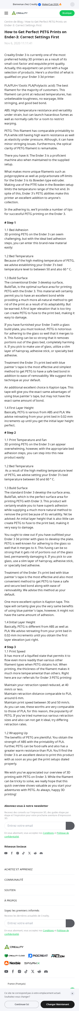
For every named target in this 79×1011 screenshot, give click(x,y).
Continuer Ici (22, 1004)
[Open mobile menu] (6, 13)
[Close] (72, 993)
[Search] (47, 13)
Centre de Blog (13, 21)
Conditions (48, 833)
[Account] (54, 13)
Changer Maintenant (57, 1004)
